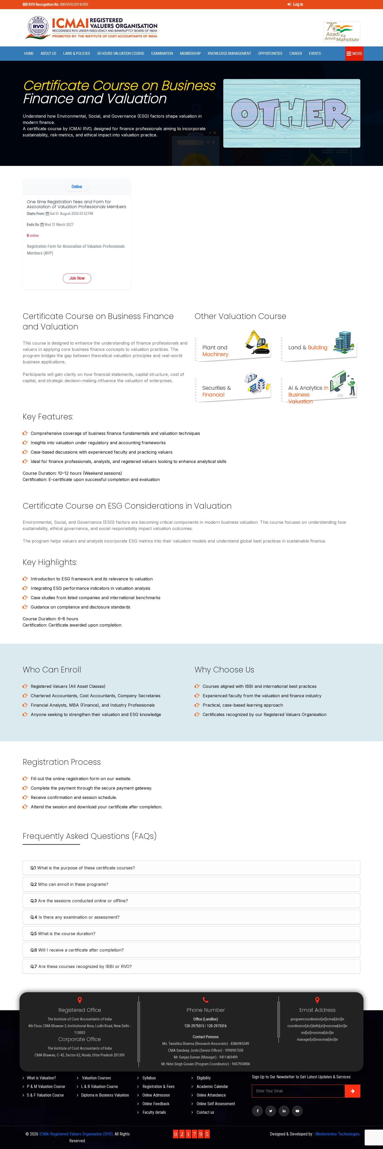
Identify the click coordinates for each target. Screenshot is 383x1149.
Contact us (205, 1112)
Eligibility (203, 1077)
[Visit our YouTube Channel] (297, 1110)
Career (295, 53)
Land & (308, 347)
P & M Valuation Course (46, 1086)
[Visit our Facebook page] (257, 1110)
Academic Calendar (212, 1086)
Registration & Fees (158, 1086)
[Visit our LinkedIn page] (284, 1110)
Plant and (215, 351)
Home (29, 53)
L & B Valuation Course (99, 1086)
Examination (162, 53)
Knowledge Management (229, 53)
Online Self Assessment (215, 1103)
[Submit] (352, 1091)
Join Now (77, 278)
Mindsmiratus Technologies (337, 1134)
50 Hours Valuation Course (120, 53)
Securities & (216, 391)
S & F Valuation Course (45, 1095)
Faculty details (153, 1112)
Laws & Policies (76, 53)
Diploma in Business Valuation (105, 1095)
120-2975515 (194, 1026)
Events (315, 53)
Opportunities (270, 53)
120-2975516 (217, 1026)
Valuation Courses (96, 1077)
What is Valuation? (41, 1077)
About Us (48, 53)
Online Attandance (211, 1095)
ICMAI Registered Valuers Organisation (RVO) (76, 1134)
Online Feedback (155, 1103)
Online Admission (155, 1095)
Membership (190, 53)
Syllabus (148, 1077)
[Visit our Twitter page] (270, 1110)
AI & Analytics (308, 394)
